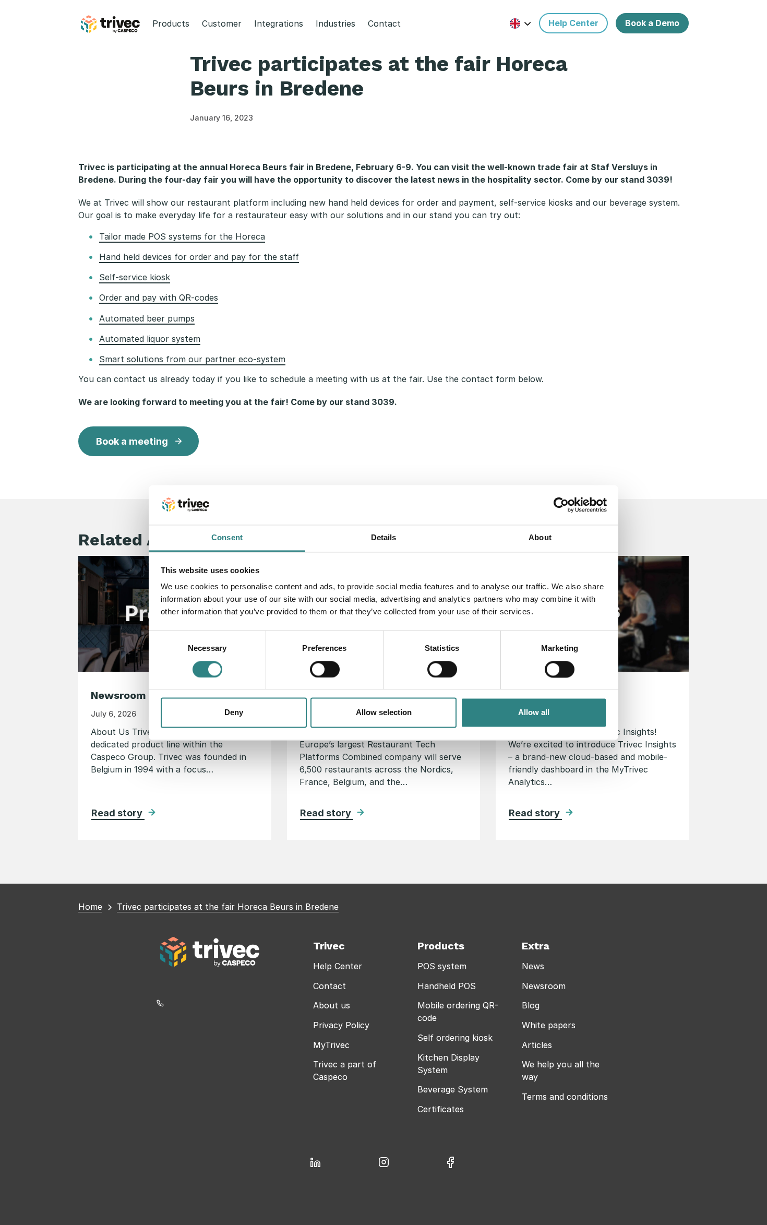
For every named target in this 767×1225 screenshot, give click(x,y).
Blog (531, 1005)
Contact (329, 986)
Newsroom (544, 986)
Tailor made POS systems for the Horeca (182, 236)
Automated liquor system (149, 339)
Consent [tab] (227, 537)
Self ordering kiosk (455, 1037)
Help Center (337, 966)
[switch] (325, 669)
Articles (537, 1045)
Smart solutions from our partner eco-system (192, 359)
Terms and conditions (565, 1096)
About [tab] (540, 537)
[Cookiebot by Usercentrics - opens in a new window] (561, 505)
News (533, 966)
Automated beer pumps (147, 318)
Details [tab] (384, 537)
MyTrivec (331, 1045)
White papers (549, 1025)
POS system (441, 966)
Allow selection (384, 712)
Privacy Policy (341, 1025)
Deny (233, 712)
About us (331, 1005)
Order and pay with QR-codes (158, 297)
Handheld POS (446, 986)
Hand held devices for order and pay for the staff (199, 257)
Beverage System (452, 1089)
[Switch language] (520, 23)
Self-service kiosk (134, 277)
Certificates (440, 1109)
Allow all (533, 712)
